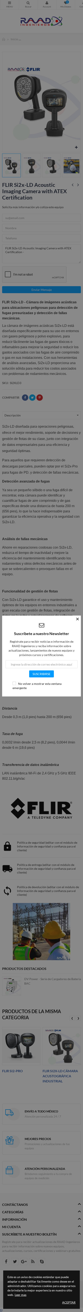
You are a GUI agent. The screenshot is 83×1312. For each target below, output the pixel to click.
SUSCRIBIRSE (41, 674)
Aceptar (69, 1302)
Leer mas (20, 1295)
